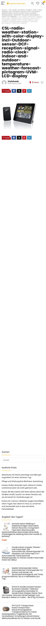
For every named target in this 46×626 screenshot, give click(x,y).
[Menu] (3, 3)
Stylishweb (13, 81)
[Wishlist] (37, 3)
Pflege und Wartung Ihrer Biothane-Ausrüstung (22, 481)
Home (4, 10)
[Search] (32, 3)
